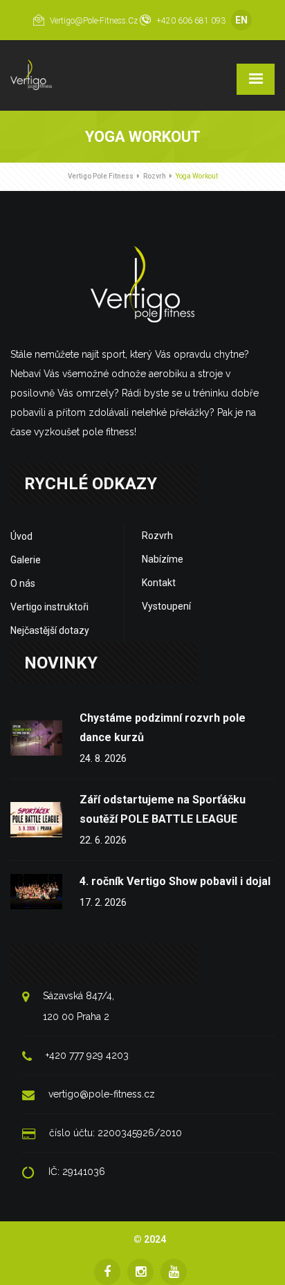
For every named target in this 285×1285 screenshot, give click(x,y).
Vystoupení (166, 606)
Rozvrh (154, 176)
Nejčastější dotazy (49, 630)
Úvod (21, 536)
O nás (22, 583)
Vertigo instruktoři (49, 606)
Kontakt (159, 582)
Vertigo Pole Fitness (101, 176)
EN (241, 20)
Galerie (25, 559)
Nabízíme (162, 559)
